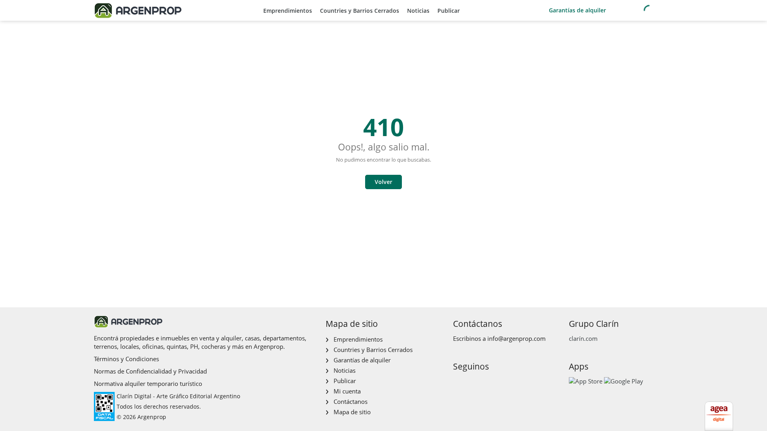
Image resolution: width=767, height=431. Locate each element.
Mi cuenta (347, 391)
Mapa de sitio (352, 412)
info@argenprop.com (516, 338)
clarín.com (583, 338)
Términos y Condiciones (126, 359)
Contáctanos (351, 401)
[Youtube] (484, 383)
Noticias (418, 10)
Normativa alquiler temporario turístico (148, 384)
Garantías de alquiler (577, 10)
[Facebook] (458, 383)
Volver (383, 182)
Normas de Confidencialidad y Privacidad (150, 371)
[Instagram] (471, 383)
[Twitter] (496, 383)
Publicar (448, 10)
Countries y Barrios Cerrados (359, 10)
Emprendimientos (287, 10)
